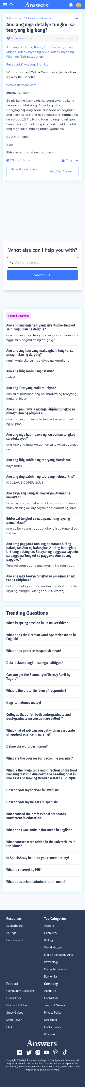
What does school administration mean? (36, 882)
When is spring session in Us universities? (37, 623)
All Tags (11, 933)
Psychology (51, 962)
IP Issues (50, 1034)
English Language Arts (58, 955)
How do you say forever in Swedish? (32, 790)
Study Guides (14, 1012)
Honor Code (14, 998)
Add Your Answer (61, 171)
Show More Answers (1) (23, 171)
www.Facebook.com (21, 85)
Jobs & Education (28, 17)
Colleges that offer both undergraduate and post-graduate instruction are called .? (38, 716)
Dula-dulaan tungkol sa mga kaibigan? (34, 663)
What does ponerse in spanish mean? (33, 651)
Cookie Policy (52, 1027)
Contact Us (51, 998)
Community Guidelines (20, 991)
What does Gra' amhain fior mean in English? (39, 830)
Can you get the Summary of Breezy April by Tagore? (38, 677)
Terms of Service (54, 1005)
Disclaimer (50, 1020)
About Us (50, 991)
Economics (51, 976)
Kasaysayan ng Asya (33, 52)
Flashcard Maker (16, 1005)
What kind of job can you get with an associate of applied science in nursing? (40, 732)
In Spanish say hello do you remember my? (37, 858)
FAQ (9, 1027)
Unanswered (14, 940)
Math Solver (14, 1020)
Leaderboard (14, 925)
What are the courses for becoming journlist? (39, 758)
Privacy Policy (52, 1012)
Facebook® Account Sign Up (27, 64)
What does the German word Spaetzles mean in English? (41, 637)
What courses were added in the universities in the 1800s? (40, 844)
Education (45, 17)
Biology (48, 940)
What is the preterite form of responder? (36, 690)
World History (53, 947)
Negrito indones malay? (23, 702)
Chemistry (50, 933)
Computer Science (55, 969)
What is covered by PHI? (24, 870)
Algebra (49, 925)
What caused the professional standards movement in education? (36, 816)
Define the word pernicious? (27, 746)
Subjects (11, 17)
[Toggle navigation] (5, 5)
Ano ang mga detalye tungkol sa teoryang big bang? (40, 27)
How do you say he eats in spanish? (32, 802)
